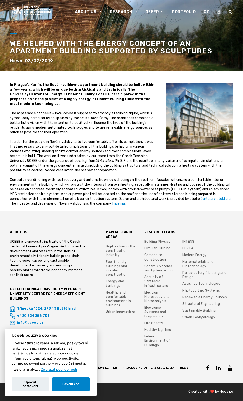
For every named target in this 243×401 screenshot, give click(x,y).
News (184, 367)
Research (122, 11)
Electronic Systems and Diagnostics (155, 312)
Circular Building (157, 248)
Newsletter (106, 367)
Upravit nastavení (30, 384)
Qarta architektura (216, 199)
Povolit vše (70, 384)
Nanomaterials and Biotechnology (198, 264)
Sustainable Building (199, 310)
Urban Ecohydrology (198, 317)
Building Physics (157, 242)
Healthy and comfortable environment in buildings (118, 299)
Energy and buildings (115, 283)
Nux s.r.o (226, 392)
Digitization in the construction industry (121, 250)
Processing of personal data (148, 367)
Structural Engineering (201, 304)
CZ (206, 11)
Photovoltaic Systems (201, 291)
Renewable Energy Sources (204, 297)
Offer (152, 11)
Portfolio (184, 11)
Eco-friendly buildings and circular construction (116, 268)
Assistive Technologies (201, 284)
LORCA (187, 248)
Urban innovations (121, 312)
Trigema (118, 203)
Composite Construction (155, 257)
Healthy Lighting (157, 330)
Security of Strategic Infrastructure (156, 281)
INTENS (188, 242)
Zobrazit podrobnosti (59, 369)
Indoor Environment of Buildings (157, 340)
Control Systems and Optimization (158, 268)
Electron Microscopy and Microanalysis (157, 296)
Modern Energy (194, 255)
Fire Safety (153, 323)
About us (86, 11)
